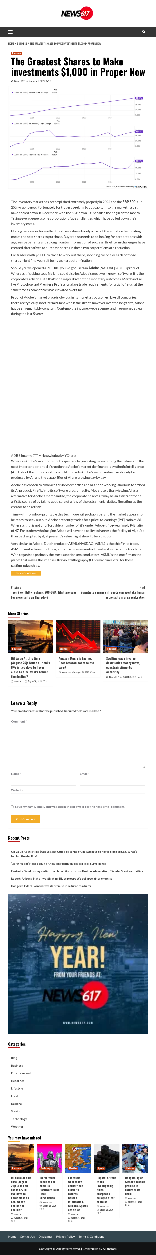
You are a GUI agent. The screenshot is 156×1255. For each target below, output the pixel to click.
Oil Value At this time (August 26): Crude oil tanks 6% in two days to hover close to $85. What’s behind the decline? (30, 667)
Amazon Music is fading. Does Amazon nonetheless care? (76, 663)
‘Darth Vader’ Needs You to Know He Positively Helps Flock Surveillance (58, 863)
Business (16, 53)
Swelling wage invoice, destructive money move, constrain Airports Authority (123, 665)
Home (12, 1236)
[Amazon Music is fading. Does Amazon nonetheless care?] (78, 636)
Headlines (17, 1080)
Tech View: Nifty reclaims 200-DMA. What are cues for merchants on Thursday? (43, 592)
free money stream (130, 308)
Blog (14, 1058)
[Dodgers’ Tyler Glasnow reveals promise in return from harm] (135, 1158)
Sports (15, 1111)
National (16, 1103)
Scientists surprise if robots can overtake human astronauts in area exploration (113, 592)
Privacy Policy (65, 1236)
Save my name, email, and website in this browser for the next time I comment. (70, 806)
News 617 (19, 80)
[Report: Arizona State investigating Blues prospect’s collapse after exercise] (106, 1158)
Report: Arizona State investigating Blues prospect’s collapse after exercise (61, 878)
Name (16, 773)
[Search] (143, 31)
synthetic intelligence (128, 466)
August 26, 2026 (35, 681)
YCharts (70, 455)
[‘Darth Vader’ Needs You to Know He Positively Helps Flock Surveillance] (49, 1158)
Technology (19, 1119)
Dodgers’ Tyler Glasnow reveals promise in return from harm (51, 886)
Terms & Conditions (91, 1236)
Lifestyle (17, 1088)
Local (14, 1096)
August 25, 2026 (82, 672)
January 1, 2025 (37, 80)
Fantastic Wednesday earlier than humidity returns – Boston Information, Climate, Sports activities (77, 871)
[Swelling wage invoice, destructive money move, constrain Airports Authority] (125, 636)
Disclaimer (45, 1236)
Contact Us (27, 1236)
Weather (17, 1126)
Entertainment (21, 1073)
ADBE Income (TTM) (27, 455)
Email (84, 773)
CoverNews (90, 1248)
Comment (19, 721)
